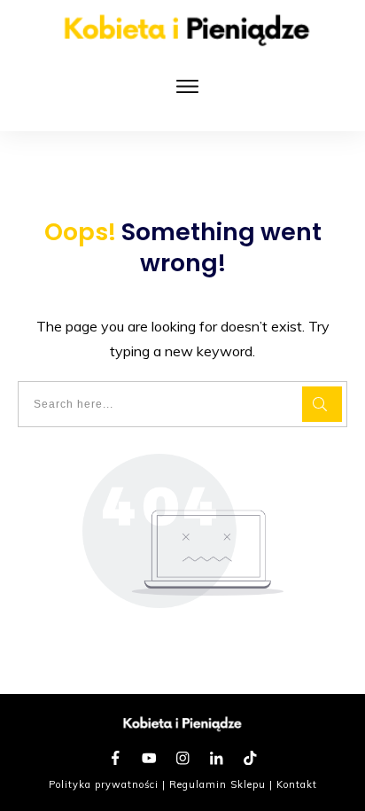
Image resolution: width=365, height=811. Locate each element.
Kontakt (296, 784)
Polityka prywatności (104, 784)
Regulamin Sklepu (217, 784)
